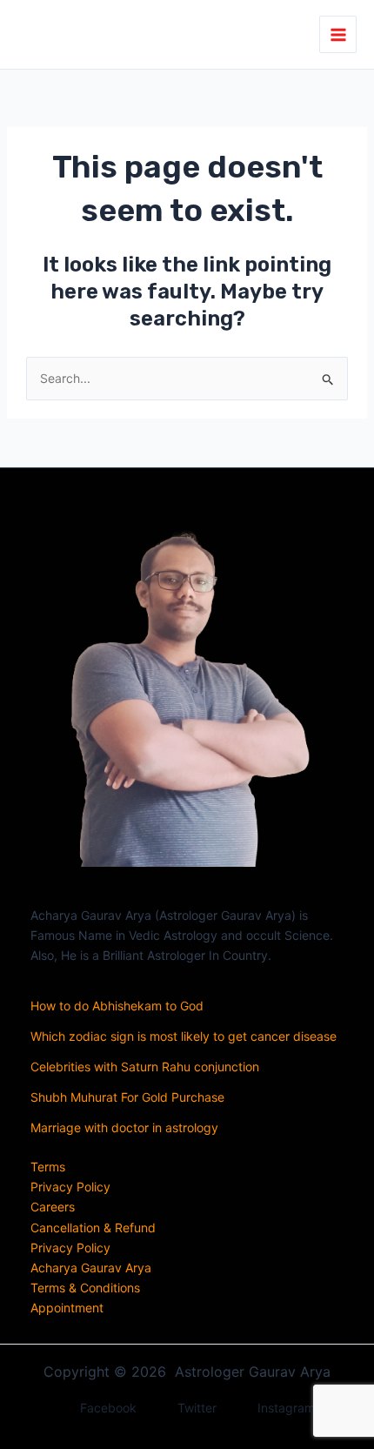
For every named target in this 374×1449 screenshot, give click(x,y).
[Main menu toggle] (338, 34)
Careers (52, 1206)
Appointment (67, 1307)
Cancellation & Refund (93, 1227)
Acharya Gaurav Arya (90, 1267)
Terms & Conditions (85, 1287)
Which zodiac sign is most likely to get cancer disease (183, 1036)
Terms (47, 1166)
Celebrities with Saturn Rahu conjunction (144, 1066)
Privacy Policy (70, 1186)
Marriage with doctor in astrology (124, 1127)
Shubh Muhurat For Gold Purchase (127, 1097)
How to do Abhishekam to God (117, 1005)
